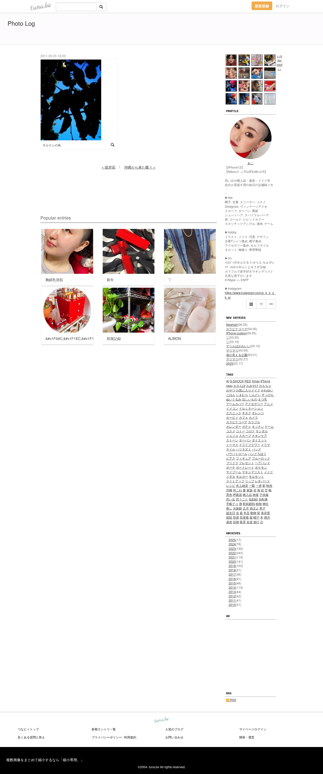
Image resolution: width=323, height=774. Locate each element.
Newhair (232, 324)
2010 (232, 604)
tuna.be (161, 720)
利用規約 (130, 737)
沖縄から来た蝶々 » (139, 167)
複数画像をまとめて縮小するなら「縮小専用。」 (45, 759)
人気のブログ (174, 729)
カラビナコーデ (236, 329)
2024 (232, 544)
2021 (232, 557)
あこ (251, 163)
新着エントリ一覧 (104, 729)
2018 (232, 570)
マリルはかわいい (238, 346)
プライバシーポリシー (107, 737)
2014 (232, 587)
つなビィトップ (28, 729)
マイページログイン (252, 729)
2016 (232, 579)
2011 (232, 600)
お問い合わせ (174, 737)
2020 (232, 561)
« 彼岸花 (108, 167)
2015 (232, 583)
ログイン (283, 5)
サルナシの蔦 (52, 145)
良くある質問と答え (31, 737)
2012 (232, 596)
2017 (232, 574)
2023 (232, 548)
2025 (229, 363)
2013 (232, 592)
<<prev (279, 58)
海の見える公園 (236, 355)
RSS (232, 700)
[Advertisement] (257, 29)
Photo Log (21, 23)
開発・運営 (246, 737)
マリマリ (232, 350)
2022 (232, 553)
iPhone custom (236, 333)
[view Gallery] (251, 304)
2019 (232, 566)
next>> (279, 66)
